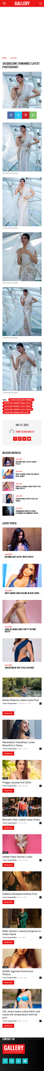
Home (4, 58)
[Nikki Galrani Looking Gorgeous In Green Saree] (22, 918)
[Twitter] (18, 115)
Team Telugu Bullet (25, 431)
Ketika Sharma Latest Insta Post (20, 700)
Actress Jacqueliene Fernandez (21, 399)
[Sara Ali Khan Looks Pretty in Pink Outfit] (8, 486)
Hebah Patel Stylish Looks (17, 856)
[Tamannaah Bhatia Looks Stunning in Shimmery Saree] (8, 511)
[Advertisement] (22, 30)
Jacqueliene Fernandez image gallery (17, 403)
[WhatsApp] (33, 115)
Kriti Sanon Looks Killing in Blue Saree (27, 475)
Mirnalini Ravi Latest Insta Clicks (21, 819)
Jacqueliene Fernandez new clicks (16, 412)
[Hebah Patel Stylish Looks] (22, 844)
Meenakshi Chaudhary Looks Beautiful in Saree (18, 744)
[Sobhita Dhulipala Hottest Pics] (22, 881)
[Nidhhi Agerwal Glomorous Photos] (22, 958)
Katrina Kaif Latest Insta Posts (26, 462)
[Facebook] (11, 115)
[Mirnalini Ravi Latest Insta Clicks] (22, 807)
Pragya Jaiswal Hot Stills (16, 782)
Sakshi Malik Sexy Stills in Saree (27, 499)
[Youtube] (29, 439)
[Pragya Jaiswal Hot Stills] (22, 769)
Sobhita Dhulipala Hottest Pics (19, 893)
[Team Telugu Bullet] (12, 431)
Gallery (13, 58)
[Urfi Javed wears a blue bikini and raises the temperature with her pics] (22, 998)
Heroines (6, 927)
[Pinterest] (25, 115)
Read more (8, 713)
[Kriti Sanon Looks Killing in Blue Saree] (8, 474)
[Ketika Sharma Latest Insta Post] (22, 687)
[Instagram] (20, 439)
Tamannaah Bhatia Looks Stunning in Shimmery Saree (27, 512)
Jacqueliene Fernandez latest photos (17, 409)
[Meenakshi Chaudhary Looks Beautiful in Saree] (22, 729)
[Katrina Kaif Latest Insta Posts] (8, 461)
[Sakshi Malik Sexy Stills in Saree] (8, 498)
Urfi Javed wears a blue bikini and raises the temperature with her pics (21, 1014)
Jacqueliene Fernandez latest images (17, 406)
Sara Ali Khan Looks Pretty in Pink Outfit (28, 487)
